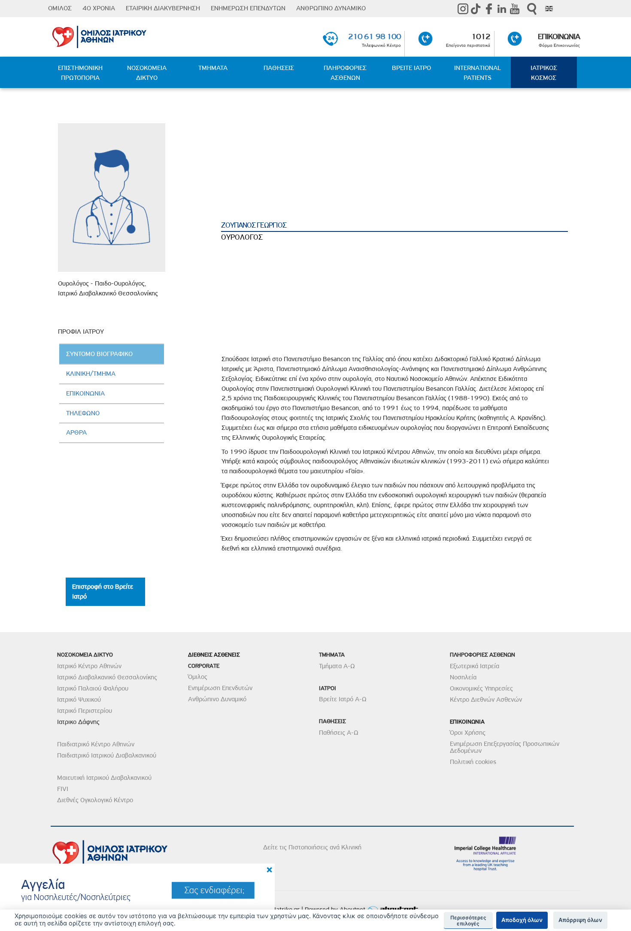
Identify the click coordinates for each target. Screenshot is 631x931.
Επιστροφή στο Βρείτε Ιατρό (102, 591)
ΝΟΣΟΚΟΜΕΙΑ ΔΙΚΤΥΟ (147, 73)
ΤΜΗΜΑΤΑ (213, 68)
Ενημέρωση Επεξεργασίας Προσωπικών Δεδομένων (504, 747)
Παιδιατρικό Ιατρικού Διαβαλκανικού (106, 755)
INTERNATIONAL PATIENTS (477, 73)
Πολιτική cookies (473, 762)
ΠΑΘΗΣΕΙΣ (279, 68)
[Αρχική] (136, 35)
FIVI (62, 789)
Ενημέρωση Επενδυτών (220, 688)
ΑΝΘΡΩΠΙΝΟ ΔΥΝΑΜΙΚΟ (331, 8)
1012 (480, 36)
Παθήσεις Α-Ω (338, 732)
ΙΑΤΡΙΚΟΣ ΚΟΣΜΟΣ (544, 73)
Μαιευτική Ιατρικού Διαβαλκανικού (104, 778)
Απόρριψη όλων (580, 919)
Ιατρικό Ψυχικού (79, 699)
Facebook (488, 8)
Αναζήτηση (532, 9)
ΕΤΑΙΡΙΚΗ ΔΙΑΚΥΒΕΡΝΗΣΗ (163, 8)
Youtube (514, 8)
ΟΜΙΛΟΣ (60, 8)
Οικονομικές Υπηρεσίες (481, 688)
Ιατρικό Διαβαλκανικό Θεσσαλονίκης (107, 677)
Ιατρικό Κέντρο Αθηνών (89, 666)
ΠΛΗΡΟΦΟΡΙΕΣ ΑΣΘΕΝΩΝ (345, 73)
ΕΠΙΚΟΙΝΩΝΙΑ (559, 36)
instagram (463, 8)
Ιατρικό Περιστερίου (84, 711)
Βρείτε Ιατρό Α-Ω (343, 699)
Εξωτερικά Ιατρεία (474, 666)
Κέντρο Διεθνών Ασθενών (486, 699)
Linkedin (501, 8)
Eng (549, 8)
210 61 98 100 (374, 36)
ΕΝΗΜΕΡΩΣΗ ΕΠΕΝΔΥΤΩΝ (248, 8)
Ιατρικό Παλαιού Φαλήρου (92, 688)
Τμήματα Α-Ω (337, 666)
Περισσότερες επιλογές (468, 921)
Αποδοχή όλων (522, 919)
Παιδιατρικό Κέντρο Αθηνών (95, 744)
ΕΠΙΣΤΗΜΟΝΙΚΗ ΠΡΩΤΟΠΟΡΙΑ (80, 73)
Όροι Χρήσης (467, 732)
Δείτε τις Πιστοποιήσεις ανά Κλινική (312, 847)
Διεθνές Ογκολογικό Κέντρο (95, 800)
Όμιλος (197, 677)
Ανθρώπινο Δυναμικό (217, 699)
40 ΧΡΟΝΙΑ (98, 8)
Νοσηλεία (463, 677)
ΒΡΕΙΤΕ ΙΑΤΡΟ (411, 68)
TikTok (476, 8)
